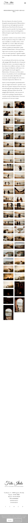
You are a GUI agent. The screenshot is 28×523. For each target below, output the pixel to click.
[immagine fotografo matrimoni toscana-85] (20, 113)
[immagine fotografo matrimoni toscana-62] (20, 207)
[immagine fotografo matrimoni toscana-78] (9, 144)
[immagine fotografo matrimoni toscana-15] (20, 389)
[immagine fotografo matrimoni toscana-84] (9, 121)
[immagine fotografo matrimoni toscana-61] (9, 207)
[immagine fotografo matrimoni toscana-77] (20, 144)
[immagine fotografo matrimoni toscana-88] (9, 105)
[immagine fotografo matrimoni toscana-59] (9, 215)
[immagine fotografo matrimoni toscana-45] (20, 269)
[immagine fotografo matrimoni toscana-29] (9, 341)
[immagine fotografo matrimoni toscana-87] (20, 105)
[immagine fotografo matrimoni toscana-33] (9, 313)
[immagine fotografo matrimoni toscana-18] (20, 381)
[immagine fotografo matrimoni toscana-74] (9, 160)
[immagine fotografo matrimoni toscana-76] (9, 152)
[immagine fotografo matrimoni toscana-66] (9, 191)
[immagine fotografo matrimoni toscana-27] (20, 341)
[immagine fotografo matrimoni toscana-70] (9, 176)
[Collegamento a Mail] (14, 507)
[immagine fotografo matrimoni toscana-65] (20, 191)
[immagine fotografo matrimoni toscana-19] (9, 381)
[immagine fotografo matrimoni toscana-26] (9, 349)
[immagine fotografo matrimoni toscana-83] (20, 121)
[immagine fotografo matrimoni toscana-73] (20, 160)
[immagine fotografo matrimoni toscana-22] (9, 369)
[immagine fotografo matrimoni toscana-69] (20, 176)
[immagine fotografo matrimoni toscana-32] (20, 317)
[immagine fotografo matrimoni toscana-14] (20, 396)
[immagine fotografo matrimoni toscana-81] (20, 129)
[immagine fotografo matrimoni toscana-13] (9, 404)
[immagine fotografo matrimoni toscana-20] (20, 373)
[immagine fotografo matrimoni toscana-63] (20, 199)
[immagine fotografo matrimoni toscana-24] (20, 349)
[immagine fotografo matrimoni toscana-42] (20, 277)
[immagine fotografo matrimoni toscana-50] (9, 254)
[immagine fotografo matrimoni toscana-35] (9, 293)
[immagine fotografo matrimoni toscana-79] (20, 137)
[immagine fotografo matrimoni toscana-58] (20, 223)
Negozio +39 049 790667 (14, 494)
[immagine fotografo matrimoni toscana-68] (9, 183)
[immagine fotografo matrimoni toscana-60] (20, 215)
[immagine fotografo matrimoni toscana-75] (20, 152)
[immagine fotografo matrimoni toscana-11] (9, 412)
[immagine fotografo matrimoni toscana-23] (9, 357)
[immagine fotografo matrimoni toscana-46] (9, 269)
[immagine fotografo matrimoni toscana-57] (9, 223)
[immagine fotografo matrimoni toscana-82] (9, 129)
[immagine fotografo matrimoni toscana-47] (20, 262)
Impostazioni (18, 520)
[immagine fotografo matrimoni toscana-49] (20, 254)
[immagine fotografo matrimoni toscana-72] (9, 168)
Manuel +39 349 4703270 (14, 496)
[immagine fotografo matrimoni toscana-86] (9, 113)
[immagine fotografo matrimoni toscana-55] (9, 230)
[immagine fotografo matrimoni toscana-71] (20, 168)
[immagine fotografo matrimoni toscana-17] (9, 388)
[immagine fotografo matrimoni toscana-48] (9, 262)
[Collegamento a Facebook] (5, 507)
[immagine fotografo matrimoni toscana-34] (20, 305)
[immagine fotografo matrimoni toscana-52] (9, 246)
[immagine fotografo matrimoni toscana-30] (20, 329)
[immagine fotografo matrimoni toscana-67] (20, 183)
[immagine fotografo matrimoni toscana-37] (9, 301)
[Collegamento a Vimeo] (22, 507)
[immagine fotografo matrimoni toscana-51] (20, 246)
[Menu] (25, 3)
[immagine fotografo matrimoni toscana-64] (9, 199)
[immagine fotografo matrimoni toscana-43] (9, 277)
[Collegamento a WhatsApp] (10, 507)
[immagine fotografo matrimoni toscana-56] (20, 230)
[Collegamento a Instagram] (18, 507)
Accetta (10, 520)
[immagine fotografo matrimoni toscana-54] (9, 238)
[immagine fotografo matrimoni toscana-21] (20, 361)
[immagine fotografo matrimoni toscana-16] (9, 396)
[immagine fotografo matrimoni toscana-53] (20, 238)
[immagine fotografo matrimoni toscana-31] (9, 329)
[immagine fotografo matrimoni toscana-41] (9, 285)
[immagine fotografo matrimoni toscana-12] (20, 404)
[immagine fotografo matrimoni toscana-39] (20, 289)
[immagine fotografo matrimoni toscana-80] (9, 137)
